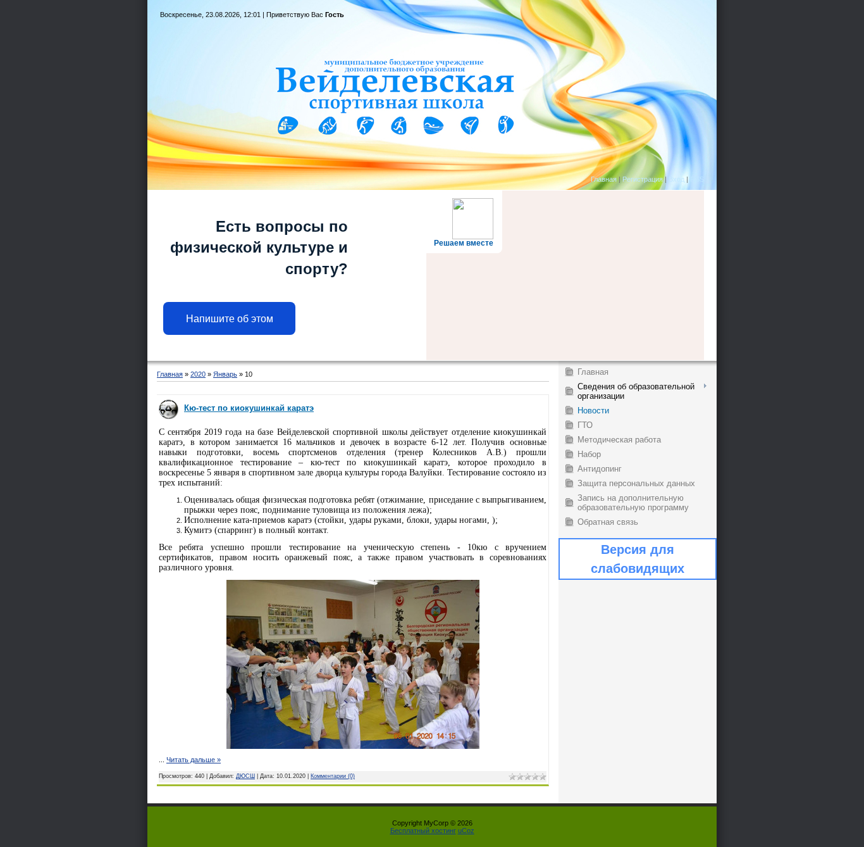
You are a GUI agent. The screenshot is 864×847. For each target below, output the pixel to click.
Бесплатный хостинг (423, 830)
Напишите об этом (229, 318)
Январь (225, 374)
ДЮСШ (245, 776)
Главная (604, 179)
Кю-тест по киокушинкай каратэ (249, 408)
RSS (697, 179)
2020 (198, 374)
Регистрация (642, 179)
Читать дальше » (193, 759)
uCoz (466, 830)
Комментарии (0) (333, 776)
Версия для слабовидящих (637, 559)
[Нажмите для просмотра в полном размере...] (352, 746)
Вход (676, 179)
